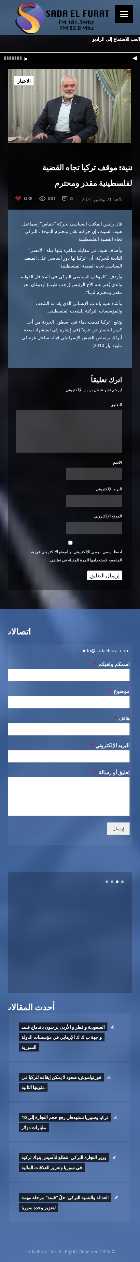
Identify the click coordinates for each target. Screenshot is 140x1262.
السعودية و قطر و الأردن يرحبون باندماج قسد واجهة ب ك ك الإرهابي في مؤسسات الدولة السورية (63, 1037)
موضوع (119, 691)
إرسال (118, 828)
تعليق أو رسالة (112, 772)
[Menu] (124, 14)
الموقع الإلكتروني (108, 516)
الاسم (117, 462)
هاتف (122, 718)
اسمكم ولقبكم (112, 664)
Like (28, 198)
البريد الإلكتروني (109, 489)
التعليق (116, 404)
